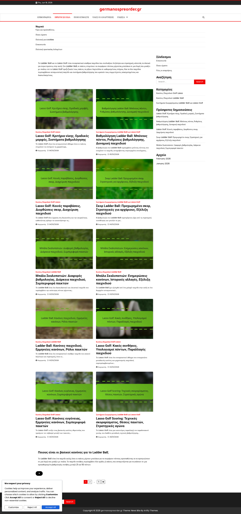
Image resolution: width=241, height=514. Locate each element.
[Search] (203, 17)
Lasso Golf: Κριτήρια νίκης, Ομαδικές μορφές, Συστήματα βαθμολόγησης (62, 137)
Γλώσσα (121, 17)
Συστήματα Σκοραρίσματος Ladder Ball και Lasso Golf (118, 132)
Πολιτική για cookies (45, 39)
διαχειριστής (42, 150)
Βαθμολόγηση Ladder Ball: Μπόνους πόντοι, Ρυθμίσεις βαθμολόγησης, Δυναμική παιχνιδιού (121, 139)
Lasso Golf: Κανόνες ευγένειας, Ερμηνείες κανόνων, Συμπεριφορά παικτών (60, 422)
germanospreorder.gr (120, 9)
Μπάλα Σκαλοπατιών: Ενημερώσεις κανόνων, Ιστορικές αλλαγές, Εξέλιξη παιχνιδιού (123, 279)
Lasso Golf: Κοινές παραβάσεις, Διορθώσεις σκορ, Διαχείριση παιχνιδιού (58, 209)
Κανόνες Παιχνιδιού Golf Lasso (48, 132)
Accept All (50, 507)
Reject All (32, 507)
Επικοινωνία (44, 17)
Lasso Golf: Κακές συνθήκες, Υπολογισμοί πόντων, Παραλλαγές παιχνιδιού (121, 349)
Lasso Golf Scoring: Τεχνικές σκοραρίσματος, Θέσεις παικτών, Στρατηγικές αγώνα (120, 422)
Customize (13, 507)
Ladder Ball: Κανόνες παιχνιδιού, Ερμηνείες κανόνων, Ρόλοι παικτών (61, 347)
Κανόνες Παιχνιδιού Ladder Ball (48, 272)
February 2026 (163, 158)
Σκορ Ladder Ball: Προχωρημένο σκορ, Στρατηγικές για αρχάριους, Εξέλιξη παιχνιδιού (123, 209)
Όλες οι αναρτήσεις (103, 17)
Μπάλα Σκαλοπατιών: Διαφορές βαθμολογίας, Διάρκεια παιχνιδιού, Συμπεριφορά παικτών (61, 279)
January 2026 (163, 163)
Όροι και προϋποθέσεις (45, 29)
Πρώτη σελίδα (62, 17)
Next (103, 482)
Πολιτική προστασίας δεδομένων (49, 49)
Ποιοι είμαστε (81, 17)
